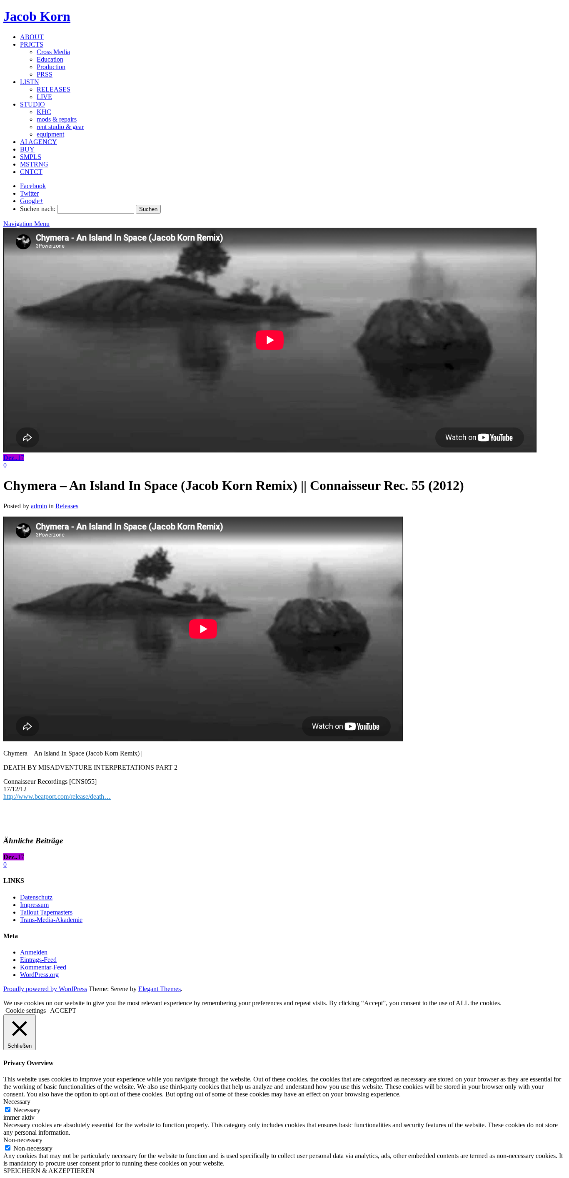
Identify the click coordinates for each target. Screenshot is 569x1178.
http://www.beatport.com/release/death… (57, 796)
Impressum (34, 904)
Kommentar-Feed (43, 967)
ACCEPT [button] (63, 1010)
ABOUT (32, 36)
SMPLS (30, 156)
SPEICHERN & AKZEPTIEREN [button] (49, 1170)
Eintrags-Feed (38, 959)
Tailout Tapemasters (46, 912)
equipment (50, 134)
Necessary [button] (16, 1101)
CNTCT (31, 171)
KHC (44, 111)
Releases (66, 505)
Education (50, 59)
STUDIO (32, 104)
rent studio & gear (60, 126)
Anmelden (33, 952)
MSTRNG (34, 164)
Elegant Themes (159, 988)
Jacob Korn (36, 16)
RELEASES (53, 89)
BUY (27, 149)
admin (39, 505)
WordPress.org (39, 974)
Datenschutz (36, 897)
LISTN (29, 81)
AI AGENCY (38, 141)
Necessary (26, 1109)
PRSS (44, 74)
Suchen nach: (37, 208)
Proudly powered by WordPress (45, 988)
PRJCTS (31, 44)
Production (51, 66)
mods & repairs (57, 119)
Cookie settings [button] (25, 1010)
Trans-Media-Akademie (51, 919)
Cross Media (53, 51)
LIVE (44, 96)
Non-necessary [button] (22, 1139)
